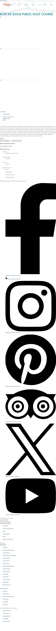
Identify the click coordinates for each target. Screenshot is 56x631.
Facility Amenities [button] (6, 157)
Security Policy (6, 593)
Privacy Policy (6, 599)
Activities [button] (5, 151)
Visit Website (3, 111)
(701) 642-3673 (6, 114)
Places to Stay (19, 5)
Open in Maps (3, 146)
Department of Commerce (8, 596)
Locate (1, 138)
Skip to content (3, 0)
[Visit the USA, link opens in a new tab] (7, 584)
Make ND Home (45, 5)
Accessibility (5, 601)
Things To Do (13, 5)
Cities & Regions (26, 5)
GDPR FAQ (5, 604)
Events (40, 4)
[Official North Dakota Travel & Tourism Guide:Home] (7, 5)
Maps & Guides (33, 5)
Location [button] (4, 162)
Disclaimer (5, 591)
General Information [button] (7, 167)
